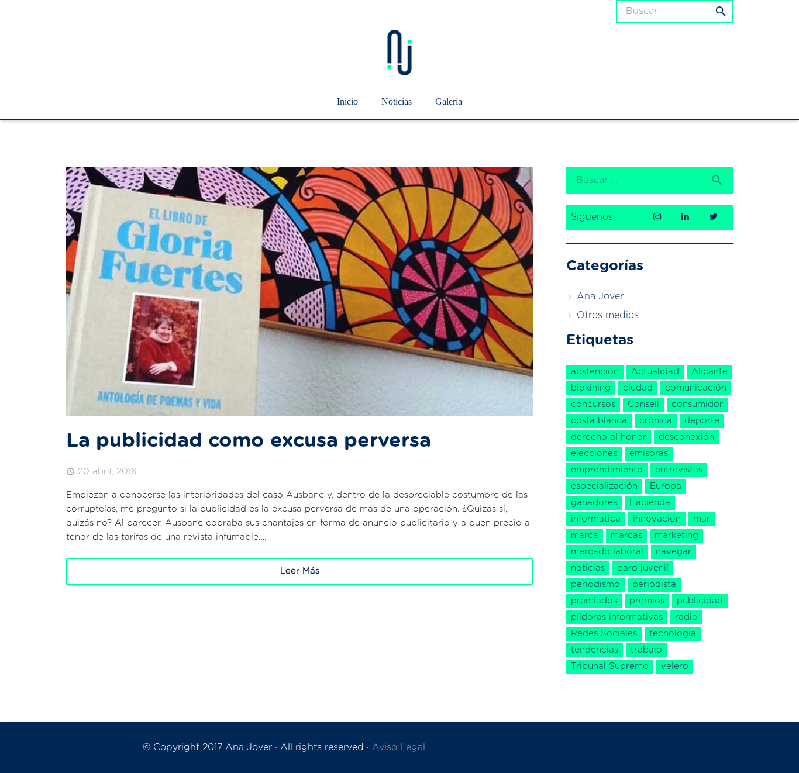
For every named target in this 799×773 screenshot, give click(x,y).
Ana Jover (600, 296)
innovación (657, 519)
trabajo (646, 650)
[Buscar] (721, 180)
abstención (595, 371)
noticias (588, 568)
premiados (594, 600)
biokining (591, 388)
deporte (701, 420)
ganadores (594, 502)
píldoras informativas (617, 617)
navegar (673, 551)
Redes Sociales (604, 633)
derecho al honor (608, 437)
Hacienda (649, 502)
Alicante (709, 371)
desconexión (686, 437)
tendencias (594, 650)
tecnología (672, 633)
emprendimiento (607, 469)
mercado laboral (607, 551)
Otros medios (608, 315)
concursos (593, 404)
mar (701, 519)
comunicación (695, 388)
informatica (596, 519)
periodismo (595, 584)
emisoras (648, 453)
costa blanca (599, 420)
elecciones (594, 453)
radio (686, 617)
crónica (655, 420)
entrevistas (678, 469)
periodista (654, 584)
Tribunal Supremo (610, 666)
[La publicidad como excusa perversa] (299, 291)
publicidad (700, 600)
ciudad (638, 388)
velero (674, 666)
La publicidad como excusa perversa (248, 441)
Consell (643, 404)
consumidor (697, 404)
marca (584, 535)
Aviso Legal (398, 747)
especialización (604, 486)
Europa (665, 486)
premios (646, 600)
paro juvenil (643, 568)
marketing (676, 535)
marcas (626, 535)
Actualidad (655, 371)
